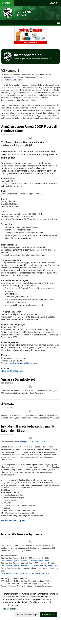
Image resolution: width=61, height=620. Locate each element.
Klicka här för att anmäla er (13, 371)
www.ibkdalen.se (16, 80)
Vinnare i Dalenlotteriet (18, 379)
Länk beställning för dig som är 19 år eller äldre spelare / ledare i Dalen (30, 566)
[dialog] (30, 604)
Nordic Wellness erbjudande (21, 534)
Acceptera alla (48, 614)
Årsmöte (7, 404)
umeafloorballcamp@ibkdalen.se (22, 363)
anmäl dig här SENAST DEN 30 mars (33, 442)
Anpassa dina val (10, 609)
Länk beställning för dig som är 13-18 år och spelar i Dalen (25, 561)
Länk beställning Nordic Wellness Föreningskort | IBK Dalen (25, 573)
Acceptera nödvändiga (27, 614)
